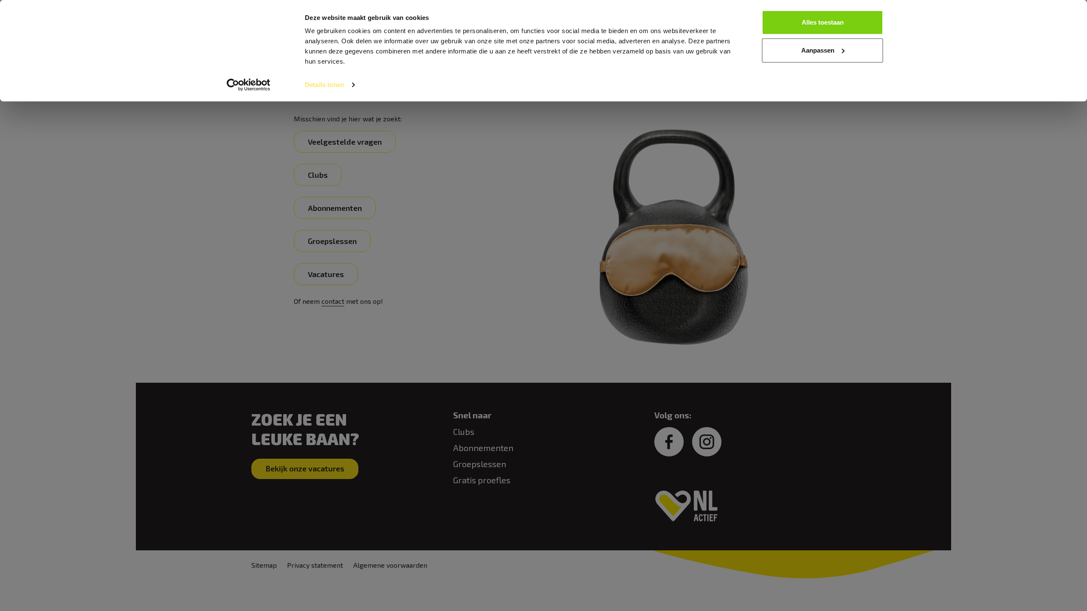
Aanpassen (817, 50)
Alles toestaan (823, 22)
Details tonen (324, 84)
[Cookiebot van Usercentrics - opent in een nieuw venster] (248, 84)
